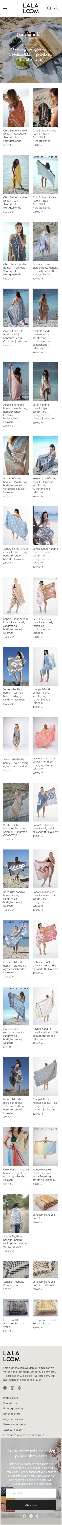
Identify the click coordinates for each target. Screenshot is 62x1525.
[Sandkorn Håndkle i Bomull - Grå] (16, 1269)
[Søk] (49, 9)
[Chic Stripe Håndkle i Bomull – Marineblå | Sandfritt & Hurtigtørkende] (16, 241)
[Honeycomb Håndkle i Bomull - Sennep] (46, 1307)
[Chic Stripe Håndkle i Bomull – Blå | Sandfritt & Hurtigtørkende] (46, 174)
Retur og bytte (11, 1413)
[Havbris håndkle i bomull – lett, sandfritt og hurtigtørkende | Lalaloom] (46, 1006)
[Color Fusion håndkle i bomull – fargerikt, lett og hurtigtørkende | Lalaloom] (16, 1146)
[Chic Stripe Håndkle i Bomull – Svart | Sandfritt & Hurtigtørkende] (46, 107)
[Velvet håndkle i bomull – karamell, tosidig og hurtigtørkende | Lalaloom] (46, 596)
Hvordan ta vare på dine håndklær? (23, 1435)
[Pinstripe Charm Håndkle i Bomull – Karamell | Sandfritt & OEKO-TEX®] (16, 802)
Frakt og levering (13, 1408)
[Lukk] (57, 1442)
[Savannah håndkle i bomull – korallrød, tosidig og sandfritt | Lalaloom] (46, 736)
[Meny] (5, 8)
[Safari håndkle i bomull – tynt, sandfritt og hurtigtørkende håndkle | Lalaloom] (46, 381)
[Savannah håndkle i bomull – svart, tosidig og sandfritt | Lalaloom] (16, 736)
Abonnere (31, 1505)
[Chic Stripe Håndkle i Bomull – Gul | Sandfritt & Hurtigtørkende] (16, 174)
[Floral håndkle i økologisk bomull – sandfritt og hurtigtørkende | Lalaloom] (16, 1006)
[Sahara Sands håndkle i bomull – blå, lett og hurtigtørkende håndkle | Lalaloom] (16, 525)
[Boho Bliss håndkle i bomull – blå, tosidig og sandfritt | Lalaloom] (46, 802)
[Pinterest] (37, 1515)
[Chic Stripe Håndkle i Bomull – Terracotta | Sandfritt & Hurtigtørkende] (16, 107)
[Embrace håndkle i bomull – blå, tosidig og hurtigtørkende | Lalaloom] (16, 939)
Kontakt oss (10, 1403)
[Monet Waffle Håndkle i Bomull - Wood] (16, 1307)
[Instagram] (31, 1515)
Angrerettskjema (13, 1419)
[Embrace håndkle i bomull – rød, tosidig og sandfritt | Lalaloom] (46, 939)
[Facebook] (24, 1515)
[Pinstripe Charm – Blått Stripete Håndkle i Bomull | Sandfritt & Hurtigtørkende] (46, 241)
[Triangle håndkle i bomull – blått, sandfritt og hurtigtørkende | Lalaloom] (46, 666)
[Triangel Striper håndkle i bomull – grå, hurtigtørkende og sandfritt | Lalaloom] (46, 1076)
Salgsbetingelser (12, 1429)
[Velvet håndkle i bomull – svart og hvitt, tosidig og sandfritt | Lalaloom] (16, 666)
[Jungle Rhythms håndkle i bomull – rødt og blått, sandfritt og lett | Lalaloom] (16, 1213)
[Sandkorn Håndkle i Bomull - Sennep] (46, 1202)
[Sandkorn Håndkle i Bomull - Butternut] (46, 1269)
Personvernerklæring (15, 1424)
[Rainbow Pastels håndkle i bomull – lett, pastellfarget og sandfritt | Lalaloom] (46, 1146)
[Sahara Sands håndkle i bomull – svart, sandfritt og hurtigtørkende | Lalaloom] (46, 525)
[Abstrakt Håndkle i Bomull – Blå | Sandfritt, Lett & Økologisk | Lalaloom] (16, 308)
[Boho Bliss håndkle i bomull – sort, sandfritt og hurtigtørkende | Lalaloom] (16, 868)
